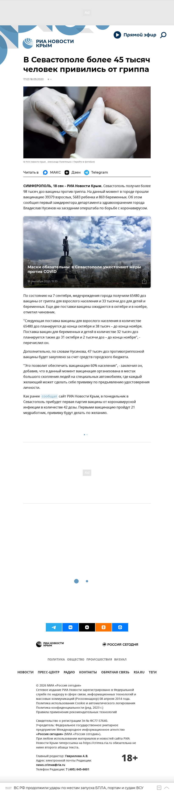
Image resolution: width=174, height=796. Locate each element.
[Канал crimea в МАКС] (120, 627)
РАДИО (69, 672)
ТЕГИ (153, 672)
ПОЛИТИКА (56, 659)
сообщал (49, 396)
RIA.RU (139, 672)
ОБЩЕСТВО (75, 659)
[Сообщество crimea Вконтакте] (70, 627)
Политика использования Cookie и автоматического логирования (85, 703)
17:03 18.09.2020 (33, 79)
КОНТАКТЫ (88, 672)
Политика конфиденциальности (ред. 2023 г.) (69, 708)
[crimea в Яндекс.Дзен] (87, 627)
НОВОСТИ (25, 672)
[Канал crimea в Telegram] (54, 627)
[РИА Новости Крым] (48, 43)
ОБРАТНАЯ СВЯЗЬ (115, 672)
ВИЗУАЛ (120, 659)
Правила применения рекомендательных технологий (76, 712)
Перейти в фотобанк (84, 161)
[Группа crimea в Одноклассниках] (103, 627)
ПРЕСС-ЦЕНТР (48, 672)
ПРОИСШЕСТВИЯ (99, 659)
